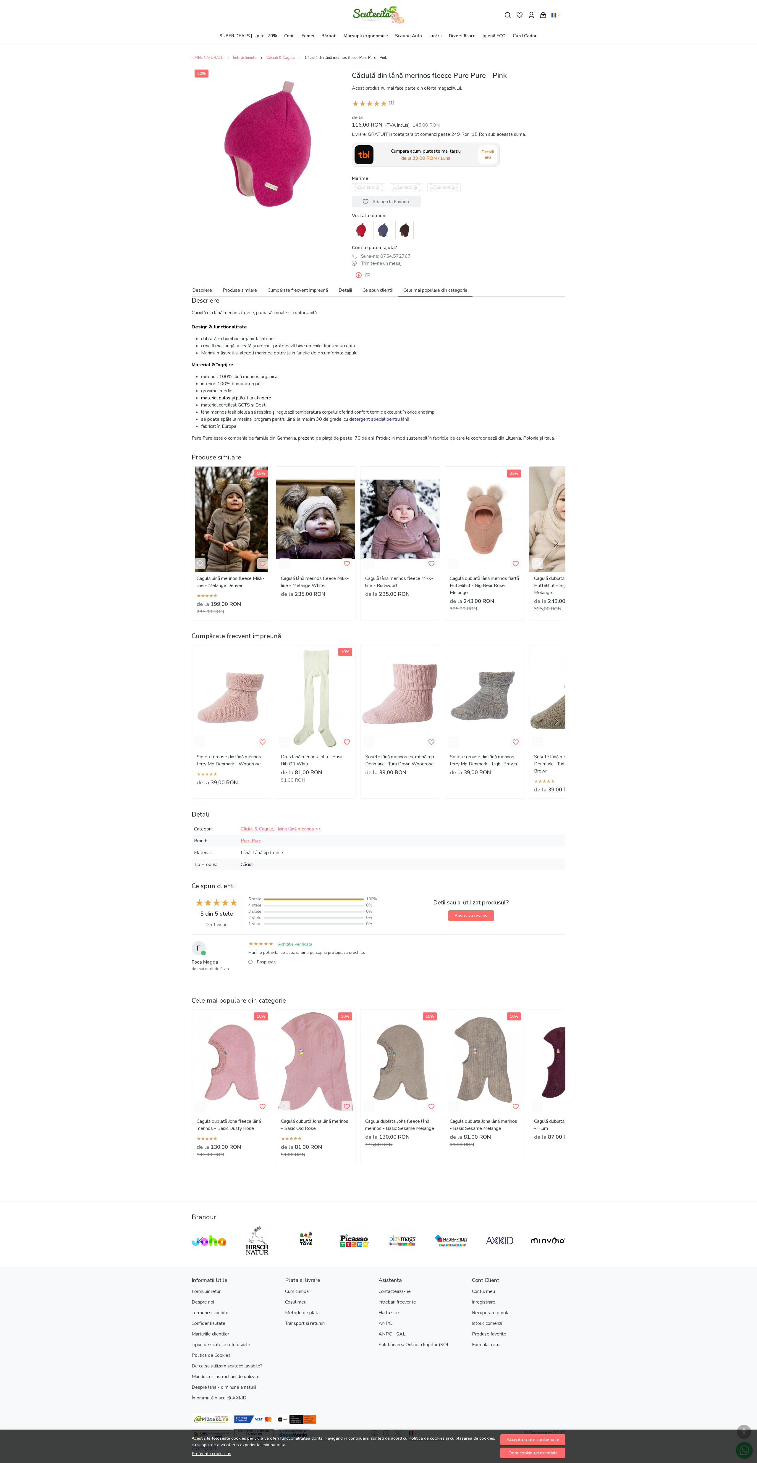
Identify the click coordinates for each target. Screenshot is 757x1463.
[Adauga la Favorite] (262, 563)
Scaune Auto (408, 36)
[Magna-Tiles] (451, 1252)
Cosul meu (295, 1302)
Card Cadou (525, 36)
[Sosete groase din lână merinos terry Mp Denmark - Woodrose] (231, 697)
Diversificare (462, 36)
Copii (289, 36)
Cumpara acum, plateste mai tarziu (426, 155)
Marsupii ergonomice (366, 36)
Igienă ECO (494, 36)
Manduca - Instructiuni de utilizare (226, 1376)
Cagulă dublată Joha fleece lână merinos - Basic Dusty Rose (229, 1125)
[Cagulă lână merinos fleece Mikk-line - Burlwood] (399, 519)
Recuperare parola (490, 1312)
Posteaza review (471, 916)
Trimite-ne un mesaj (381, 263)
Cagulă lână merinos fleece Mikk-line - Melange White (315, 582)
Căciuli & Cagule (280, 57)
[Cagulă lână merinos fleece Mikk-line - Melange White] (315, 519)
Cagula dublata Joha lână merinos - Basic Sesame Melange (483, 1125)
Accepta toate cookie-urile (533, 1440)
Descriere (202, 290)
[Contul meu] (531, 15)
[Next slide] (556, 543)
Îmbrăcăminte (244, 57)
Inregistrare (483, 1302)
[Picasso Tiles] (354, 1252)
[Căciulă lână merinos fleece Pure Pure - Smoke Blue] (382, 229)
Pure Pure (251, 841)
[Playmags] (403, 1252)
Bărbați (329, 36)
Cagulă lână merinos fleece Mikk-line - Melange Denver (231, 582)
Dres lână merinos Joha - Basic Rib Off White (312, 760)
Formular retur (206, 1291)
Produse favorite (489, 1334)
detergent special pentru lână (379, 419)
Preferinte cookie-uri (211, 1453)
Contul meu (483, 1291)
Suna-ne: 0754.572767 (386, 256)
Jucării (435, 36)
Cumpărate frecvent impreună (298, 290)
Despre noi (203, 1302)
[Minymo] (548, 1252)
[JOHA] (209, 1252)
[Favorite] (519, 15)
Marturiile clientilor (210, 1334)
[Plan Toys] (306, 1252)
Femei (308, 36)
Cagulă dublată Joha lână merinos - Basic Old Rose (314, 1125)
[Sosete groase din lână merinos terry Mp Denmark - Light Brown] (484, 697)
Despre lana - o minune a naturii (224, 1387)
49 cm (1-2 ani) (368, 187)
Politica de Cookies (211, 1355)
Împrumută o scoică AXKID (219, 1398)
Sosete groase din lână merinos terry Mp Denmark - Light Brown (483, 760)
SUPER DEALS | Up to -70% (248, 36)
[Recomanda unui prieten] (369, 275)
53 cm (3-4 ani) (444, 187)
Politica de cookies (427, 1438)
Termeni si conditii (210, 1312)
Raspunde (266, 962)
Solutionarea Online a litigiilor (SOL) (414, 1344)
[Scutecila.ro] (379, 15)
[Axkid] (500, 1252)
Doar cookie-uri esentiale (533, 1453)
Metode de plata (302, 1312)
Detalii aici (488, 154)
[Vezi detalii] (200, 563)
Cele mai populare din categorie (435, 290)
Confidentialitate (208, 1323)
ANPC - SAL (391, 1334)
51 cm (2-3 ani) (406, 187)
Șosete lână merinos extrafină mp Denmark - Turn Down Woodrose (399, 760)
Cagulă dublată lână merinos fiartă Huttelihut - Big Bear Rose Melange (484, 585)
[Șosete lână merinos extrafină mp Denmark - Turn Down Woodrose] (399, 697)
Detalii (345, 290)
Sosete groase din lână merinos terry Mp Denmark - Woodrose (229, 760)
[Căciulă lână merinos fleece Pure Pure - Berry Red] (361, 229)
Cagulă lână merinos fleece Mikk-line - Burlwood (399, 582)
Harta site (388, 1312)
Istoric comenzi (487, 1323)
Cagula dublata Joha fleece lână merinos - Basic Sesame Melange (399, 1125)
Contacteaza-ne (394, 1291)
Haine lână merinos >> (298, 829)
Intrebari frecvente (397, 1302)
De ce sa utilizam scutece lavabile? (227, 1366)
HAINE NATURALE (207, 57)
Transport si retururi (305, 1323)
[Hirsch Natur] (257, 1252)
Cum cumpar (297, 1291)
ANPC (385, 1323)
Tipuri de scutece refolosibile (221, 1344)
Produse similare (240, 290)
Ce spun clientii (378, 290)
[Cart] (543, 15)
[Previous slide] (201, 1240)
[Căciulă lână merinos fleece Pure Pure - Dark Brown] (404, 229)
